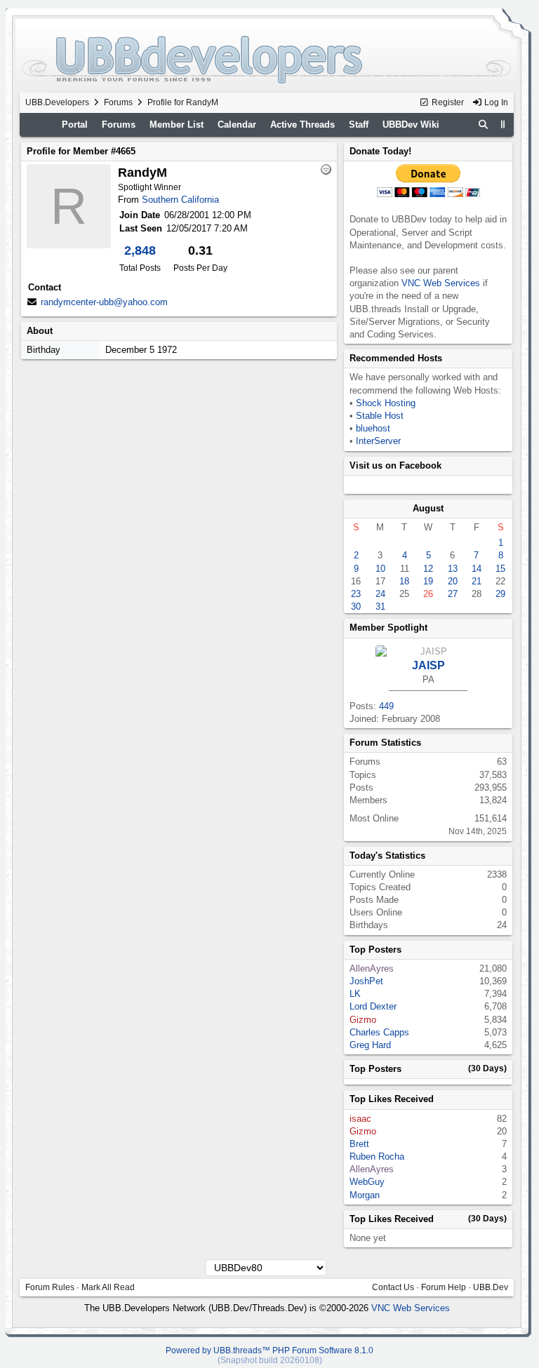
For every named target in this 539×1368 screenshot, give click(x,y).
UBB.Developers (57, 102)
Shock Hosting (385, 403)
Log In (495, 102)
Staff (358, 124)
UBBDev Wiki (410, 124)
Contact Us (393, 1287)
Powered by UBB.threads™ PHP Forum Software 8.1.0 (269, 1350)
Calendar (237, 124)
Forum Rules (49, 1287)
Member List (176, 124)
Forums (118, 102)
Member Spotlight (388, 627)
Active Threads (302, 124)
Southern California (180, 199)
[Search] (483, 125)
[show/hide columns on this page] (502, 124)
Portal (75, 124)
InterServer (378, 441)
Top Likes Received (392, 1099)
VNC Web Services (440, 283)
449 (386, 706)
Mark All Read (108, 1287)
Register (447, 102)
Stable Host (380, 415)
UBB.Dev (490, 1287)
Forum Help (443, 1287)
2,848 (140, 250)
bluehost (373, 428)
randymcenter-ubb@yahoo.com (104, 302)
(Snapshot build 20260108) (270, 1360)
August (428, 508)
